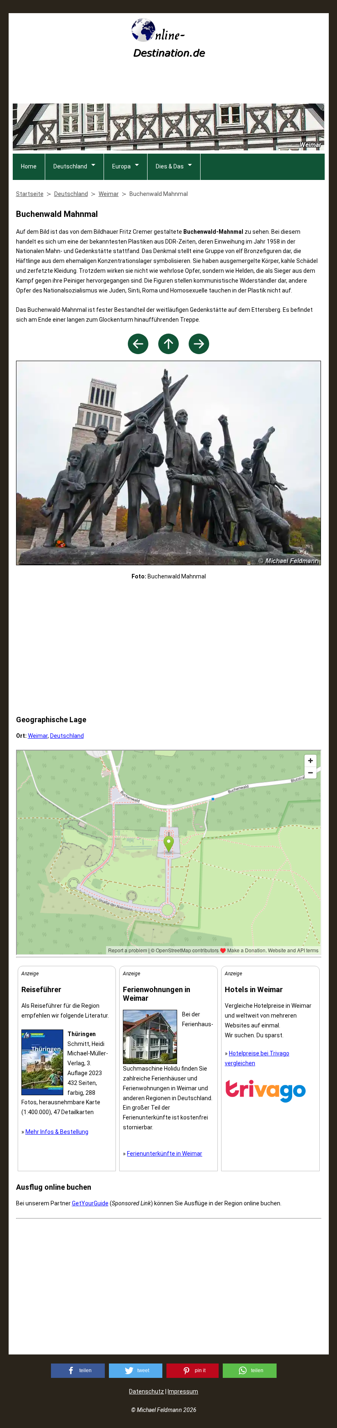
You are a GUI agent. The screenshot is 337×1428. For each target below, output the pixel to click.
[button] (78, 1371)
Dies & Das (170, 166)
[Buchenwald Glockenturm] (138, 352)
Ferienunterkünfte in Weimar (164, 1153)
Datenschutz (146, 1391)
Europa (121, 166)
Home (29, 166)
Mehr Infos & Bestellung (56, 1132)
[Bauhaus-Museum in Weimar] (199, 352)
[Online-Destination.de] (168, 54)
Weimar (38, 735)
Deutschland (70, 166)
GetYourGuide (90, 1203)
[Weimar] (168, 352)
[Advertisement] (168, 83)
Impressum (183, 1391)
